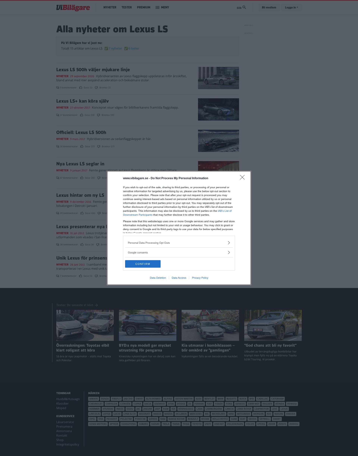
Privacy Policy (200, 277)
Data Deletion (158, 277)
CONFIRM (142, 263)
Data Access (179, 277)
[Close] (243, 178)
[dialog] (179, 228)
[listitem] (179, 243)
